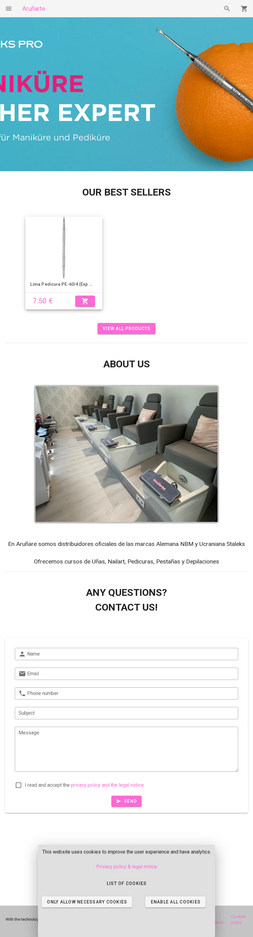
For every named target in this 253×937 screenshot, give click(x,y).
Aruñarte (33, 8)
